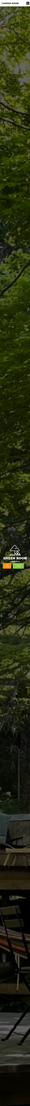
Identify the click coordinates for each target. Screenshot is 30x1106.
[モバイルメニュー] (27, 3)
